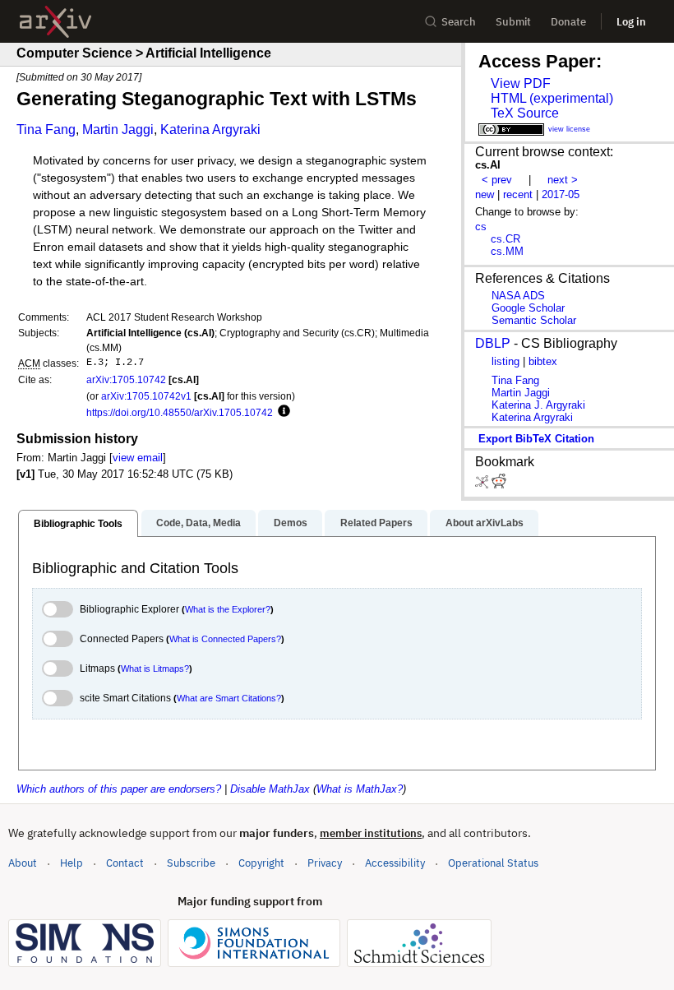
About (22, 863)
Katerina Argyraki (210, 129)
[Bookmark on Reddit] (499, 485)
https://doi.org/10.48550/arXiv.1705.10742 (179, 412)
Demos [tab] (290, 523)
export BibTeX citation (536, 439)
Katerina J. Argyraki (538, 405)
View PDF (521, 83)
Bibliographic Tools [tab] (78, 524)
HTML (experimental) (552, 98)
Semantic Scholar (534, 320)
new (484, 194)
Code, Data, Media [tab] (198, 523)
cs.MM (507, 251)
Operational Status (493, 862)
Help (71, 863)
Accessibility (395, 863)
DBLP (492, 343)
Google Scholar (528, 308)
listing (505, 361)
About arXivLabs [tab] (484, 523)
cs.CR (505, 239)
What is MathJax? (359, 789)
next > (562, 179)
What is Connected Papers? (225, 639)
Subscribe (191, 863)
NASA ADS (518, 295)
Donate (568, 22)
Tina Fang (46, 129)
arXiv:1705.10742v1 (146, 396)
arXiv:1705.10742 (126, 379)
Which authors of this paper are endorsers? (118, 789)
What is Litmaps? (155, 668)
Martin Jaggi (118, 129)
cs (481, 226)
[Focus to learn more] (281, 412)
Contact (125, 863)
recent (518, 194)
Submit (513, 22)
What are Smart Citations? (229, 698)
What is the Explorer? (227, 609)
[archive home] (55, 22)
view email (138, 457)
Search (458, 22)
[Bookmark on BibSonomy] (483, 485)
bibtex (543, 361)
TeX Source (525, 113)
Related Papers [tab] (376, 523)
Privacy (324, 863)
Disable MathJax (270, 789)
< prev (497, 179)
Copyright (261, 863)
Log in (631, 22)
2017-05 (560, 194)
